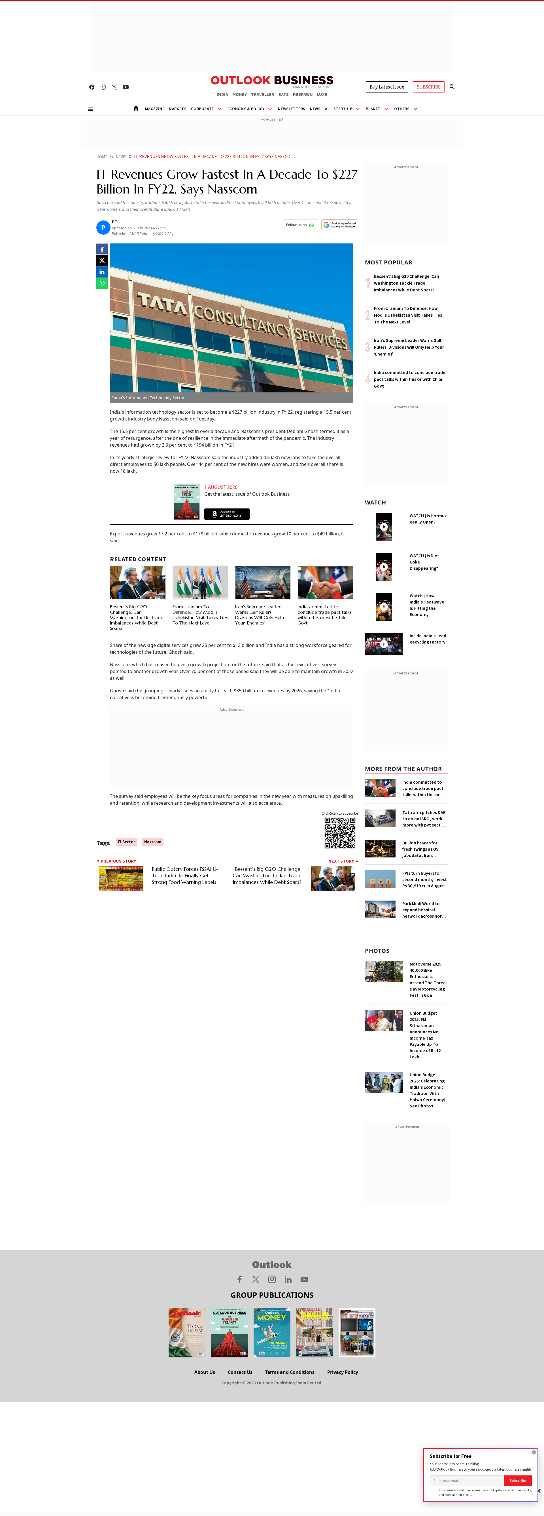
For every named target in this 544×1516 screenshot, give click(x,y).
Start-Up (342, 109)
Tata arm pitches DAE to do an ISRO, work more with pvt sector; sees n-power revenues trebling (424, 818)
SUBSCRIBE (429, 87)
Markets (177, 109)
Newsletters (291, 109)
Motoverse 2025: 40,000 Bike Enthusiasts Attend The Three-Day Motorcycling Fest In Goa (428, 979)
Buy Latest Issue (387, 87)
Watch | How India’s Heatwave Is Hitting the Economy (427, 605)
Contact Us (240, 1372)
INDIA (222, 94)
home (101, 157)
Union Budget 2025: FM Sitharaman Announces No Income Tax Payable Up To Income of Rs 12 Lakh (425, 1035)
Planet (373, 109)
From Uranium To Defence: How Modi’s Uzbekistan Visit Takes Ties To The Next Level (200, 615)
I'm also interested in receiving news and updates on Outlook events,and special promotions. (485, 1492)
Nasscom (152, 842)
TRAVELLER (262, 94)
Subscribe (518, 1480)
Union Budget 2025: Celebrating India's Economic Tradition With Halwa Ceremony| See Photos (427, 1090)
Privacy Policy (342, 1372)
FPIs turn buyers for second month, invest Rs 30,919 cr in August (424, 879)
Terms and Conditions (289, 1372)
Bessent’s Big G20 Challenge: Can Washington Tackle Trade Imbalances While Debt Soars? (136, 617)
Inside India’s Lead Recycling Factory (428, 639)
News (315, 109)
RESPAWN (303, 94)
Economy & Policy (246, 109)
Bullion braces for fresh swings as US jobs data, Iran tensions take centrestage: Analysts (424, 849)
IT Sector (126, 842)
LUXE (322, 94)
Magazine (154, 109)
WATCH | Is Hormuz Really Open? (428, 519)
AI (327, 109)
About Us (204, 1372)
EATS (284, 94)
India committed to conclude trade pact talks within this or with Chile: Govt (324, 615)
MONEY (239, 94)
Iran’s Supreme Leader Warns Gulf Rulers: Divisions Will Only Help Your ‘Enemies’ (259, 615)
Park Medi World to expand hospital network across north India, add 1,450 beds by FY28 (424, 910)
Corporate (202, 109)
